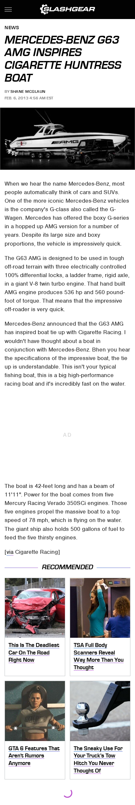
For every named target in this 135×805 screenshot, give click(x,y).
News (12, 28)
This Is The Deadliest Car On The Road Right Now (34, 652)
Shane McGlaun (28, 91)
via (10, 551)
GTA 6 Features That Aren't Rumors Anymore (34, 755)
